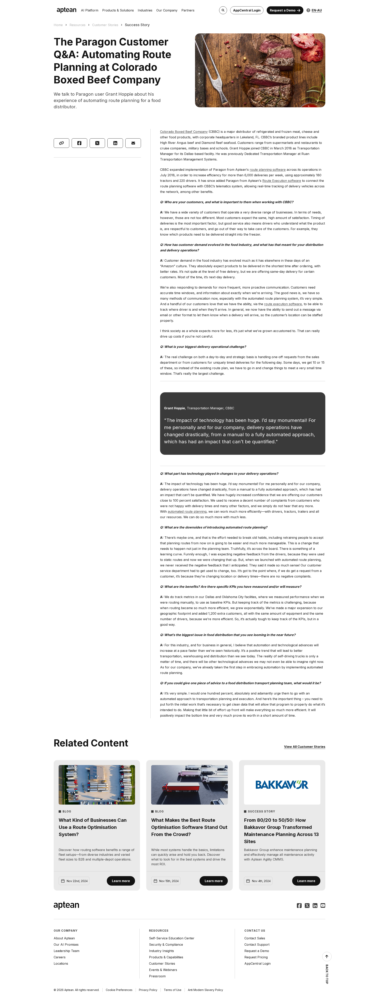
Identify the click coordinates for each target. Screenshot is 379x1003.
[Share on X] (97, 143)
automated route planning (187, 511)
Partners (187, 10)
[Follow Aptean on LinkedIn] (315, 906)
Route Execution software (281, 181)
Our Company (166, 10)
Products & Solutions (118, 10)
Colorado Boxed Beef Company (184, 132)
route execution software (283, 304)
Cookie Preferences (119, 990)
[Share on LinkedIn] (115, 143)
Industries (145, 10)
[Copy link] (61, 143)
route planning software (268, 170)
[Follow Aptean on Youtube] (323, 906)
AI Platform (89, 10)
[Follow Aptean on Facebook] (299, 906)
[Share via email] (133, 143)
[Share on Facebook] (79, 143)
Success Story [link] (137, 25)
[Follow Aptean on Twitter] (307, 906)
